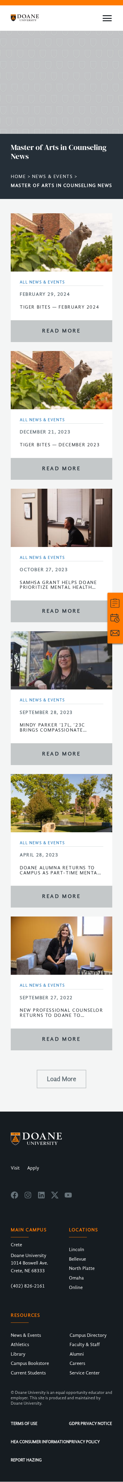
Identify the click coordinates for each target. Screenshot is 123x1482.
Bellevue (77, 1259)
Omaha (76, 1278)
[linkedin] (41, 1197)
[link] (114, 603)
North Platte (82, 1268)
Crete (16, 1244)
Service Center (85, 1373)
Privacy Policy (84, 1441)
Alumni (77, 1354)
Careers (77, 1363)
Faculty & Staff (85, 1344)
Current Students (28, 1373)
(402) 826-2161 (28, 1286)
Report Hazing (26, 1460)
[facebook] (14, 1197)
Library (18, 1354)
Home (18, 176)
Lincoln (76, 1249)
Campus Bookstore (30, 1363)
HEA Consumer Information (40, 1441)
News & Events (52, 176)
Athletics (20, 1344)
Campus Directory (88, 1335)
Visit (15, 1168)
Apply (33, 1168)
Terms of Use (24, 1423)
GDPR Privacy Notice (90, 1423)
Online (76, 1287)
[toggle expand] (107, 18)
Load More (61, 1079)
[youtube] (68, 1197)
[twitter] (55, 1197)
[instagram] (28, 1197)
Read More (61, 331)
